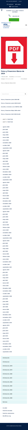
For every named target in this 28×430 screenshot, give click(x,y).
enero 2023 (6, 230)
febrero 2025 (6, 166)
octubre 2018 (6, 349)
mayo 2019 (5, 333)
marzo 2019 (6, 338)
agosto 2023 (6, 211)
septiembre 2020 (7, 296)
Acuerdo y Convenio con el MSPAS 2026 (11, 106)
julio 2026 (5, 129)
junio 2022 (5, 246)
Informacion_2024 (9, 78)
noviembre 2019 (7, 317)
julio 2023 (5, 214)
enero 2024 (6, 198)
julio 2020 (5, 298)
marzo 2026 (6, 137)
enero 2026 (6, 140)
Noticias (5, 402)
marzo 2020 (6, 309)
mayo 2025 (5, 158)
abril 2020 (5, 306)
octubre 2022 (6, 235)
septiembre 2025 (7, 148)
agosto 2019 (6, 325)
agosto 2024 (6, 182)
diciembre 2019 (7, 314)
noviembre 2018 (7, 346)
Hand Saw (10, 119)
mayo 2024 (5, 190)
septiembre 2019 (7, 322)
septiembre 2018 (7, 351)
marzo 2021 (6, 283)
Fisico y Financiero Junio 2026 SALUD (11, 103)
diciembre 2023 (7, 201)
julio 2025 (5, 153)
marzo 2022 (6, 254)
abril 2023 (5, 222)
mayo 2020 (5, 304)
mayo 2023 (5, 219)
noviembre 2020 (7, 291)
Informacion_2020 (7, 373)
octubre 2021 (6, 264)
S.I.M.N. (20, 1)
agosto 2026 (6, 126)
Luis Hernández (17, 76)
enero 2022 (6, 259)
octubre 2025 (6, 145)
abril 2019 (5, 335)
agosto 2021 (6, 269)
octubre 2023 (6, 206)
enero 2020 (6, 312)
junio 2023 (5, 216)
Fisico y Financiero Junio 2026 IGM (10, 99)
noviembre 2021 (7, 261)
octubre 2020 (6, 293)
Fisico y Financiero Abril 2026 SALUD (10, 114)
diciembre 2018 (7, 343)
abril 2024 (5, 193)
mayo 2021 (5, 277)
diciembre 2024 (7, 171)
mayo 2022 (5, 248)
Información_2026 (7, 398)
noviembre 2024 (7, 174)
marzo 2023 (6, 224)
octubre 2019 (6, 320)
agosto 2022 (6, 240)
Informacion (6, 361)
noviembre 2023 (7, 203)
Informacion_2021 (7, 378)
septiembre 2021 (7, 267)
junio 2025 (5, 156)
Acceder (5, 408)
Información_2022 (7, 382)
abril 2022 (5, 251)
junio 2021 (5, 275)
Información (6, 357)
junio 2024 (5, 187)
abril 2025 (5, 161)
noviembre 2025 (7, 142)
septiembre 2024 (7, 179)
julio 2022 (5, 243)
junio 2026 (5, 132)
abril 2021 (5, 280)
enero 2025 (6, 169)
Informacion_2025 (7, 394)
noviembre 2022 (7, 232)
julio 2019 (5, 328)
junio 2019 (5, 330)
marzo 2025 (6, 163)
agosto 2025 (6, 150)
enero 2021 (6, 285)
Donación (14, 20)
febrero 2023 (6, 227)
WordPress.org (7, 416)
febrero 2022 (6, 256)
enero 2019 (6, 341)
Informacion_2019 (7, 369)
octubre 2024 (6, 177)
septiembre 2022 (7, 238)
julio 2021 (5, 272)
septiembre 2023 (7, 209)
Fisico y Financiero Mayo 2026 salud (10, 110)
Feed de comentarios (8, 413)
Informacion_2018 (7, 365)
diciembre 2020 (7, 288)
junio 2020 (5, 301)
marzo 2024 (6, 195)
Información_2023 (7, 385)
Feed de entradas (7, 410)
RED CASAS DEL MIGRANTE (11, 1)
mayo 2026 (5, 134)
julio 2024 (5, 185)
